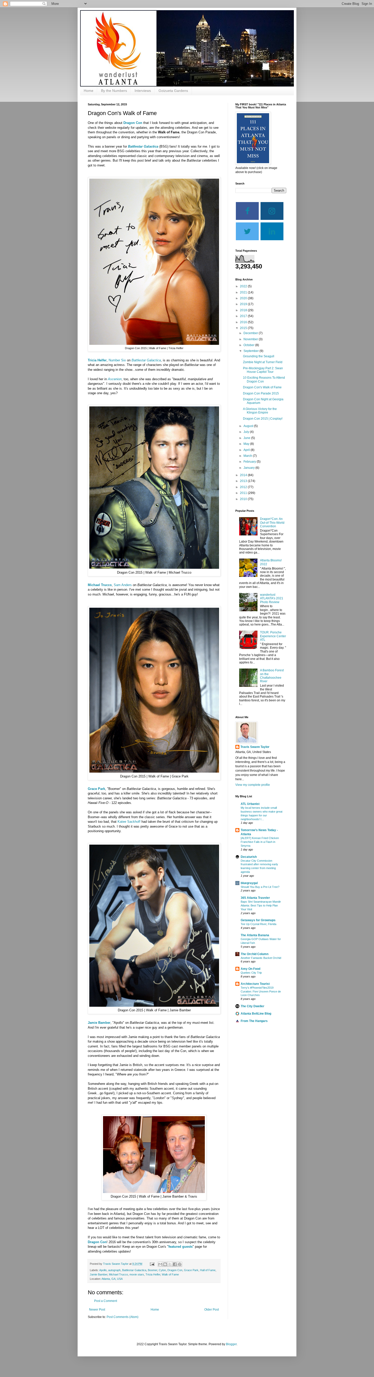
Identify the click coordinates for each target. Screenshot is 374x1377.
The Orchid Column (254, 954)
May (246, 444)
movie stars (137, 1274)
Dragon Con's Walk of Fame (262, 387)
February (250, 461)
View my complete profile (252, 785)
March (248, 456)
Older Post (211, 1309)
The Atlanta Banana (255, 935)
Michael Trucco (100, 585)
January (249, 468)
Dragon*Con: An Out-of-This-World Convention (272, 522)
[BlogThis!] (165, 1264)
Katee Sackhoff (129, 822)
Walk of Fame (170, 1274)
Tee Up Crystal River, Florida (258, 924)
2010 (244, 499)
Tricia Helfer (97, 360)
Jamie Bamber (99, 1023)
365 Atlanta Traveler (255, 898)
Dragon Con (132, 123)
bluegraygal (249, 883)
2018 (244, 310)
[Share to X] (169, 1264)
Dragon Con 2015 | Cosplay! (262, 418)
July (246, 432)
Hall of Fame (207, 1270)
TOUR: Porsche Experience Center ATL (273, 636)
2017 (244, 316)
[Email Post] (152, 1263)
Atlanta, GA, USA (112, 1278)
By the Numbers (114, 91)
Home (88, 91)
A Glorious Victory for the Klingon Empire (260, 410)
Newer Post (97, 1309)
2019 (244, 304)
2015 (244, 328)
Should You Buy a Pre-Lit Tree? (260, 886)
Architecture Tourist (255, 984)
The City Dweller (252, 1006)
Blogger (231, 1344)
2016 (244, 322)
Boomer (152, 1270)
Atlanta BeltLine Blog (256, 1013)
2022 (244, 286)
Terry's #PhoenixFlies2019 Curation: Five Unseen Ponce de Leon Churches (261, 991)
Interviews (143, 91)
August (248, 426)
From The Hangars (254, 1021)
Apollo (103, 1270)
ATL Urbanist (250, 804)
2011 (244, 493)
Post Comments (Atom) (122, 1317)
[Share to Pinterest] (179, 1264)
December (251, 333)
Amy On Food (250, 969)
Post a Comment (105, 1301)
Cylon (162, 1270)
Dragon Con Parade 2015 (261, 393)
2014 (244, 475)
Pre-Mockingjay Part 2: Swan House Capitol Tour (263, 370)
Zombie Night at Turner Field (262, 362)
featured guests (180, 1246)
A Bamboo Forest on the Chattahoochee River (272, 676)
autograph (114, 1270)
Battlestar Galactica (143, 146)
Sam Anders (123, 585)
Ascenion (115, 379)
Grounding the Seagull (258, 356)
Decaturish (249, 857)
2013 (244, 481)
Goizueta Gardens (173, 91)
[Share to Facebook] (174, 1264)
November (251, 339)
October (249, 345)
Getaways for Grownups (258, 920)
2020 (244, 298)
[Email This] (160, 1264)
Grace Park (96, 789)
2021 (244, 292)
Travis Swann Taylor (254, 747)
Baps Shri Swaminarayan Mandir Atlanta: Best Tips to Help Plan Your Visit (261, 905)
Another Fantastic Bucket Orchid (261, 957)
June (247, 438)
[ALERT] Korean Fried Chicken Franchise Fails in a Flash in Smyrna (260, 841)
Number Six (117, 360)
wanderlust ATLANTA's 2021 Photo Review (271, 598)
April (247, 450)
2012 (244, 487)
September (251, 351)
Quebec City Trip (251, 972)
